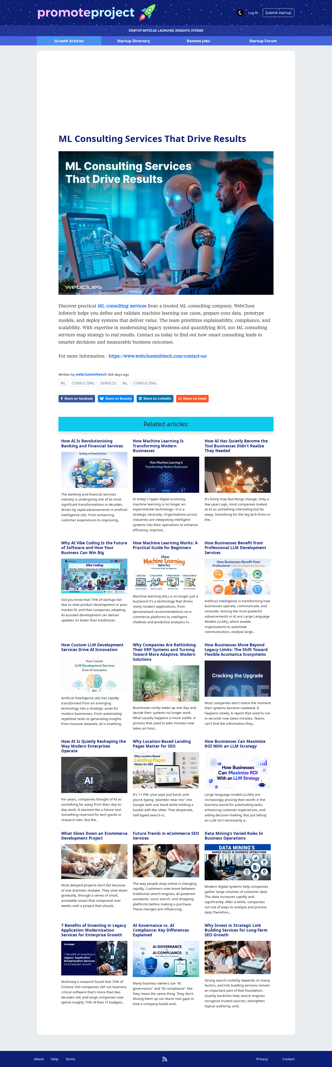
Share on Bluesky (118, 398)
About (39, 1059)
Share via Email (194, 398)
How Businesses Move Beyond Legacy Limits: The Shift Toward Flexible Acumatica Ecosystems (236, 649)
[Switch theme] (240, 12)
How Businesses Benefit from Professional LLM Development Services (235, 547)
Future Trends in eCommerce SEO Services (166, 836)
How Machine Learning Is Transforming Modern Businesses (158, 445)
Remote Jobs (198, 40)
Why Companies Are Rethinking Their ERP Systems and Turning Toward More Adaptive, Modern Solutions (164, 652)
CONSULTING (83, 383)
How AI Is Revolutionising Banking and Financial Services (92, 443)
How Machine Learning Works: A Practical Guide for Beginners (165, 545)
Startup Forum (263, 40)
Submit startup (278, 12)
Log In (253, 12)
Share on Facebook (78, 398)
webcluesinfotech (91, 374)
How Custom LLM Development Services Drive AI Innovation (92, 647)
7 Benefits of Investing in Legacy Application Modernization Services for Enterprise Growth (93, 930)
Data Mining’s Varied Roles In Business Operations (234, 836)
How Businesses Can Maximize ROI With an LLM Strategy (235, 744)
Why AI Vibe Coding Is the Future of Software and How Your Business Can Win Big (94, 547)
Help (54, 1059)
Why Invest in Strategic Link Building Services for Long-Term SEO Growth (236, 930)
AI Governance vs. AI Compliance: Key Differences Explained (161, 930)
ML (63, 383)
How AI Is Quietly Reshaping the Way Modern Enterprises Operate (93, 746)
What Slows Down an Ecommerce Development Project (94, 836)
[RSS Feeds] (164, 1059)
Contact (288, 1059)
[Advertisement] (166, 95)
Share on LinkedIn (157, 398)
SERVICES (109, 383)
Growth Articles (69, 40)
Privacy (262, 1059)
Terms (70, 1059)
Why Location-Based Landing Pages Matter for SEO (162, 744)
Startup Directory (133, 40)
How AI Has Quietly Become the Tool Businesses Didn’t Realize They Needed (236, 445)
